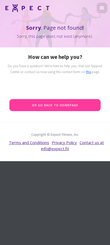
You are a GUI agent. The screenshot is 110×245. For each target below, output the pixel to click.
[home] (26, 7)
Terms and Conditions (29, 142)
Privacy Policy (64, 142)
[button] (102, 8)
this (88, 72)
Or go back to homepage (55, 105)
